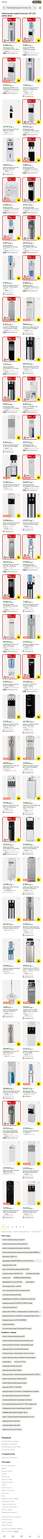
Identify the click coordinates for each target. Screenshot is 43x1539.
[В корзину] (18, 40)
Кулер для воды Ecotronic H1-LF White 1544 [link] (31, 645)
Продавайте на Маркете (9, 1444)
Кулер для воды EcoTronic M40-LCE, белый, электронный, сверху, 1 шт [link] (11, 130)
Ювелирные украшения (9, 1512)
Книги (4, 1496)
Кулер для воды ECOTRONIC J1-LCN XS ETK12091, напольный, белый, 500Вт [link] (10, 246)
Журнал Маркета (7, 1525)
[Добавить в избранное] (18, 20)
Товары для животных (9, 1504)
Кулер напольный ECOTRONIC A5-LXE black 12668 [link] (11, 847)
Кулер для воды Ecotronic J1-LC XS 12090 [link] (31, 1052)
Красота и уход (6, 1487)
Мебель (4, 1468)
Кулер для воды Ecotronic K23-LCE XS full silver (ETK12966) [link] (31, 887)
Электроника (6, 1476)
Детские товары (7, 1509)
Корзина (30, 1536)
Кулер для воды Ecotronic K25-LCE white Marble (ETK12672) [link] (31, 847)
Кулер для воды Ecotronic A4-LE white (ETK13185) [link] (11, 445)
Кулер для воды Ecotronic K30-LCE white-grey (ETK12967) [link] (11, 806)
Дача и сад (5, 1493)
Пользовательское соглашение (11, 1517)
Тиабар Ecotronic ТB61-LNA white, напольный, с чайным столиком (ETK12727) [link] (31, 806)
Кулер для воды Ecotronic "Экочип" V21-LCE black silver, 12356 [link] (31, 523)
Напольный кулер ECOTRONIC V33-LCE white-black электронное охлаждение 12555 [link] (30, 565)
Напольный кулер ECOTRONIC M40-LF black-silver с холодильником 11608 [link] (31, 208)
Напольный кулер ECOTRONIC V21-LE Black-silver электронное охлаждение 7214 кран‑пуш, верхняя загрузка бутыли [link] (11, 407)
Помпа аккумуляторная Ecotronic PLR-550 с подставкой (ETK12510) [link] (10, 1010)
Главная (4, 1536)
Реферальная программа (9, 1457)
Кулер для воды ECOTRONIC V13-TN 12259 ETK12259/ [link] (11, 208)
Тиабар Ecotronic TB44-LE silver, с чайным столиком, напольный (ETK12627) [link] (31, 969)
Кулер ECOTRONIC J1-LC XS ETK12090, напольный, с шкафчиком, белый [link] (11, 88)
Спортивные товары (8, 1501)
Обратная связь (7, 1519)
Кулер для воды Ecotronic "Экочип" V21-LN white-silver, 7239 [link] (11, 286)
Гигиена (4, 1474)
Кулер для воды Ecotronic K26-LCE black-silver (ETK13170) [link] (11, 725)
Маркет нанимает (7, 1522)
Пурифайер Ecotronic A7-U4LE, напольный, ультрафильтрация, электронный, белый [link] (11, 645)
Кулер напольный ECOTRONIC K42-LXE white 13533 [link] (31, 485)
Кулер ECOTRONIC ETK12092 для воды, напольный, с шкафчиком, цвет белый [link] (31, 48)
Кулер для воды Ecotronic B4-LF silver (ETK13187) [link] (31, 766)
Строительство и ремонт (9, 1507)
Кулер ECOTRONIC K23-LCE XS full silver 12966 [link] (10, 327)
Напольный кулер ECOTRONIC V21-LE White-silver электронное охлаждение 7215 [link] (11, 48)
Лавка (13, 1536)
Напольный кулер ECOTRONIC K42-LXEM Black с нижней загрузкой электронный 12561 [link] (11, 605)
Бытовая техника (7, 1471)
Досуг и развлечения (8, 1465)
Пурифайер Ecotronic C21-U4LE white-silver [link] (11, 1052)
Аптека (4, 1485)
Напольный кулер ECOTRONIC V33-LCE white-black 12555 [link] (29, 1091)
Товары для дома (7, 1482)
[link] (13, 1239)
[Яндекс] (16, 1532)
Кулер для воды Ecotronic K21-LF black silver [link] (31, 725)
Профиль (38, 1536)
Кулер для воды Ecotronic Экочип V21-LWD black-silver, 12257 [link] (31, 605)
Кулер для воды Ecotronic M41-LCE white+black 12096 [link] (31, 1211)
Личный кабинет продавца (10, 1441)
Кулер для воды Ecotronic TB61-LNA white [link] (11, 1171)
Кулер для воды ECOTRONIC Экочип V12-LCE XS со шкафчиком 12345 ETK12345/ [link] (31, 286)
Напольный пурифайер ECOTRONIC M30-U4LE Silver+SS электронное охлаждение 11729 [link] (10, 1131)
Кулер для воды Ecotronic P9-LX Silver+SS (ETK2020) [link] (31, 927)
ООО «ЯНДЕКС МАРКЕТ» (15, 1529)
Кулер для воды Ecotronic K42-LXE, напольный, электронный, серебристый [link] (11, 565)
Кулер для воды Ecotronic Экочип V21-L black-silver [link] (31, 367)
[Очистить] (34, 7)
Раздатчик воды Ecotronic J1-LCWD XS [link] (31, 1131)
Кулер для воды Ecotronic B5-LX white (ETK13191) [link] (31, 1171)
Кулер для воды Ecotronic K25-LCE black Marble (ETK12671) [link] (11, 1211)
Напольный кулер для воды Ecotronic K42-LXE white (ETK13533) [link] (11, 1091)
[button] (40, 7)
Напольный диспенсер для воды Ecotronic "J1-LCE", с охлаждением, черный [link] (11, 485)
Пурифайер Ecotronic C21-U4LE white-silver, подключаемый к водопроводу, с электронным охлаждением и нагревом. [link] (11, 766)
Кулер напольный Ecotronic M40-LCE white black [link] (11, 523)
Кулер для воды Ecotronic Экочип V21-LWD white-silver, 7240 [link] (31, 88)
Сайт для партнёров (8, 1449)
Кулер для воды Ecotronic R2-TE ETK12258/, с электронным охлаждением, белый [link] (11, 685)
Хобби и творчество (8, 1490)
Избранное (21, 1536)
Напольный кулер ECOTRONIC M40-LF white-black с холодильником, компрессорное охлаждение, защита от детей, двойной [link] (31, 130)
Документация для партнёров (11, 1447)
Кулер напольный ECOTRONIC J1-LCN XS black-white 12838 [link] (30, 168)
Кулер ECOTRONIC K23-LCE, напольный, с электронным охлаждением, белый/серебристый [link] (30, 407)
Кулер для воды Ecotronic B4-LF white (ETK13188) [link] (31, 327)
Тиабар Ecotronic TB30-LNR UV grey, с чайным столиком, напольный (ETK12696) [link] (30, 1010)
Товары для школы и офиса (10, 1498)
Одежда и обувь (7, 1479)
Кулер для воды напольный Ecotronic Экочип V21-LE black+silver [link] (11, 927)
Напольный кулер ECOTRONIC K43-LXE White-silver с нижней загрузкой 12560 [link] (29, 445)
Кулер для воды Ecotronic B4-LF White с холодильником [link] (11, 887)
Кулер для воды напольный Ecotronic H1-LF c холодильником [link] (11, 969)
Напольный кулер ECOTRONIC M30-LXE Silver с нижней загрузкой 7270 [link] (31, 246)
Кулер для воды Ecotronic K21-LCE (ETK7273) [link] (11, 168)
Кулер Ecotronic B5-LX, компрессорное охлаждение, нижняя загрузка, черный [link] (30, 685)
